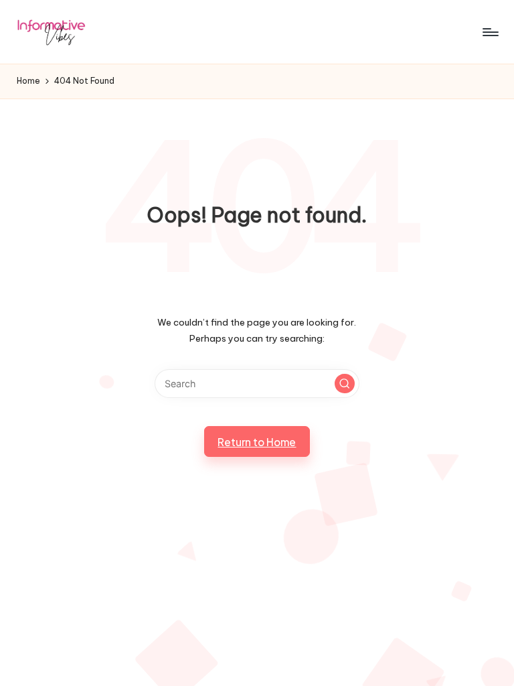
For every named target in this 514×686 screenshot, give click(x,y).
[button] (345, 384)
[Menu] (490, 32)
